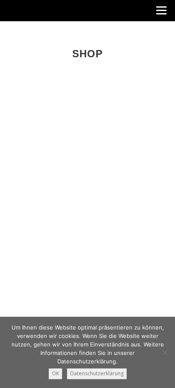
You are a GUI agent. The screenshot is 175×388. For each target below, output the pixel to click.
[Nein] (164, 352)
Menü (161, 10)
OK (55, 373)
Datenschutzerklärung (97, 373)
